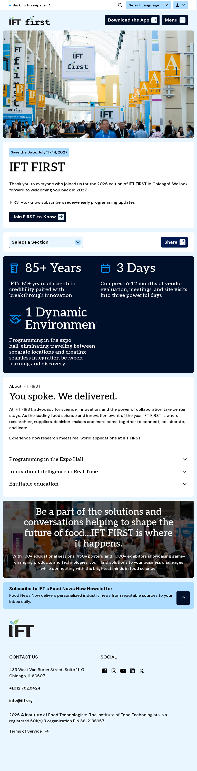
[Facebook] (105, 671)
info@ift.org (21, 700)
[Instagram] (114, 671)
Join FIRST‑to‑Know (34, 217)
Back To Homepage (29, 5)
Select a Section (30, 242)
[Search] (120, 5)
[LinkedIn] (132, 671)
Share (171, 242)
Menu (171, 20)
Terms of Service (25, 731)
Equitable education (33, 484)
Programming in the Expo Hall (46, 459)
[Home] (29, 20)
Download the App (128, 20)
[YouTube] (123, 671)
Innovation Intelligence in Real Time (53, 472)
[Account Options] (180, 5)
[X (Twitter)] (141, 671)
